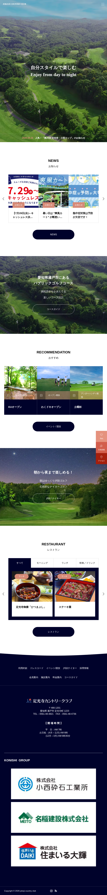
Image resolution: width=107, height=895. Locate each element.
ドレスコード (36, 668)
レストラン (53, 632)
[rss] (56, 891)
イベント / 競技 (53, 426)
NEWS (53, 234)
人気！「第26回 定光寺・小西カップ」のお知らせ (60, 138)
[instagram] (51, 891)
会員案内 (33, 677)
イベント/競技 (53, 668)
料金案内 (57, 677)
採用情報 (84, 668)
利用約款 (22, 668)
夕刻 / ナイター (53, 498)
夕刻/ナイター (70, 668)
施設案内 (45, 677)
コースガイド (53, 309)
